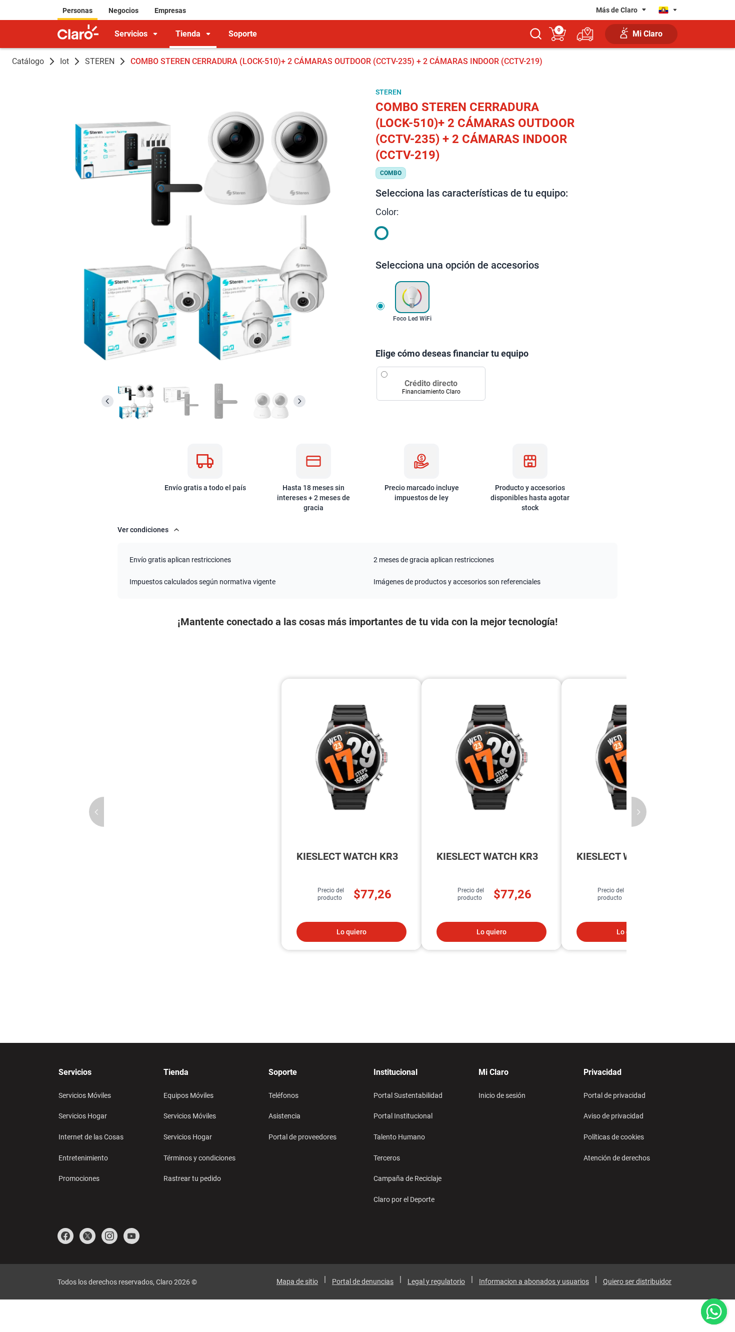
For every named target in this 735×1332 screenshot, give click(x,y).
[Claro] (78, 32)
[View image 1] (136, 401)
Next (639, 812)
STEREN (99, 61)
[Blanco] (382, 233)
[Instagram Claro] (110, 1236)
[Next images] (300, 401)
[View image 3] (226, 401)
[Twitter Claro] (88, 1236)
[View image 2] (181, 401)
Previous (96, 812)
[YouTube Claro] (132, 1236)
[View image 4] (271, 401)
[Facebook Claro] (66, 1236)
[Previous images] (108, 401)
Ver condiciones (143, 530)
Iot (64, 61)
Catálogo (28, 61)
